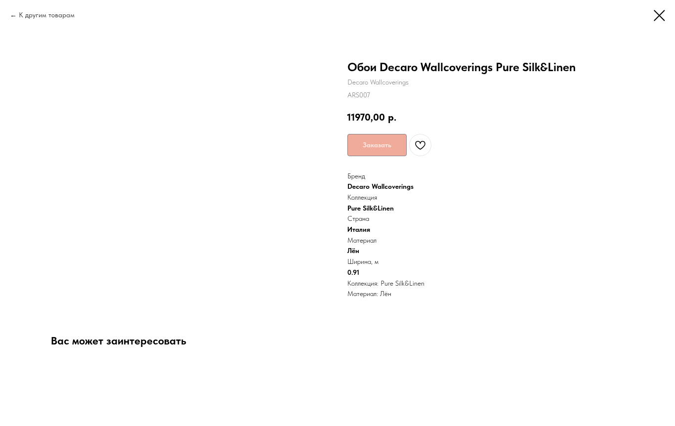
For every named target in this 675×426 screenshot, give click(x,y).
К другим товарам (47, 15)
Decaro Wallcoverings (380, 186)
